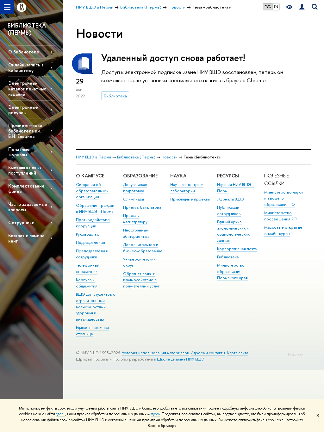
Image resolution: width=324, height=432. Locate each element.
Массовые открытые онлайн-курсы (283, 230)
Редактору (295, 355)
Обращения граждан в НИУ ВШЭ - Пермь (95, 208)
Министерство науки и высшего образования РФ (283, 198)
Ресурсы (228, 175)
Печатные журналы (19, 151)
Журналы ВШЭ (230, 199)
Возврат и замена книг (26, 238)
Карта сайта (237, 352)
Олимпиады (133, 199)
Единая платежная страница (92, 330)
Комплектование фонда (26, 188)
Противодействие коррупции (93, 223)
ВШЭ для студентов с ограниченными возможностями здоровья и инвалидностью (95, 307)
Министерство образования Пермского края (232, 271)
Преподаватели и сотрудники (92, 254)
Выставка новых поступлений (24, 170)
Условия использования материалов (155, 352)
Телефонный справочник (87, 268)
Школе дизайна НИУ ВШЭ (180, 359)
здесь (60, 414)
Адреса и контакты (208, 352)
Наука (178, 175)
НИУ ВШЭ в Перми (93, 157)
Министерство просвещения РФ (280, 216)
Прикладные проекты (190, 199)
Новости (169, 157)
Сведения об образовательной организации (92, 191)
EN (276, 6)
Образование (140, 175)
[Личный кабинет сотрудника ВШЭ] (302, 7)
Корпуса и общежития (86, 283)
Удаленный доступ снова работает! (173, 58)
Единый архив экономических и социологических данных (233, 231)
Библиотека (115, 96)
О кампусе (90, 175)
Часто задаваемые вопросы (27, 207)
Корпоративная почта (237, 248)
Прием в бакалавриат (143, 207)
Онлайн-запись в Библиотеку (26, 67)
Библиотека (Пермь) (136, 157)
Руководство (87, 234)
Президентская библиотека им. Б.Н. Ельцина (25, 130)
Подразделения (90, 242)
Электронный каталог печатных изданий (27, 88)
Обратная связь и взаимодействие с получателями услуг (141, 280)
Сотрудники (21, 222)
